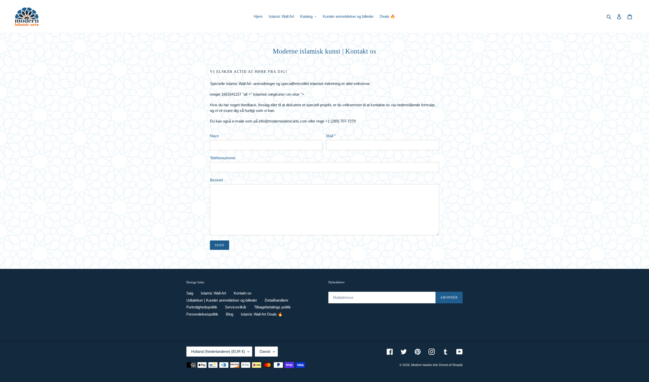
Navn (214, 136)
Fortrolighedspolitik (201, 307)
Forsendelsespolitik (202, 314)
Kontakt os (242, 293)
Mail (331, 136)
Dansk (265, 351)
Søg (189, 293)
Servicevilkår (235, 307)
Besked (216, 180)
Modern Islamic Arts (424, 365)
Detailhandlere (276, 300)
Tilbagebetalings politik (272, 307)
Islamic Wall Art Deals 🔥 (262, 314)
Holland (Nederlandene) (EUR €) (218, 351)
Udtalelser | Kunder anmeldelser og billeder (221, 300)
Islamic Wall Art (213, 293)
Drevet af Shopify (451, 365)
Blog (229, 314)
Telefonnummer (223, 158)
